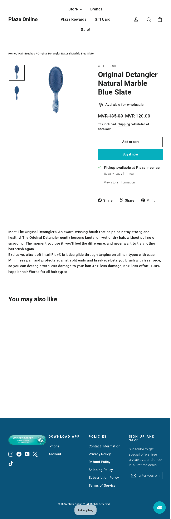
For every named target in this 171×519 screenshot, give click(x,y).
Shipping (124, 124)
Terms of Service (102, 485)
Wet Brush (107, 66)
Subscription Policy (104, 478)
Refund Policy (100, 462)
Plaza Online (23, 19)
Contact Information (104, 446)
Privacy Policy (100, 454)
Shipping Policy (101, 470)
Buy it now (130, 154)
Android (55, 454)
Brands (96, 9)
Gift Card (102, 19)
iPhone (54, 446)
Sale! (85, 29)
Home (12, 53)
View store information (119, 182)
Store (73, 9)
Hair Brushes (26, 53)
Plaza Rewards (74, 19)
